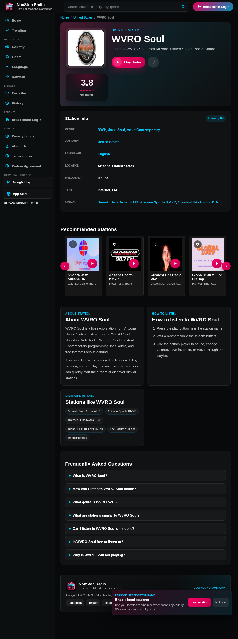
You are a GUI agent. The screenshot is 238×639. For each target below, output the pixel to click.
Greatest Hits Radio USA (198, 202)
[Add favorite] (153, 62)
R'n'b (102, 130)
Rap (213, 283)
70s (167, 283)
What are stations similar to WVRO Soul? (106, 515)
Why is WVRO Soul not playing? (99, 555)
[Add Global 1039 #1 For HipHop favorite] (198, 244)
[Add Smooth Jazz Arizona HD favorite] (73, 244)
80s (161, 283)
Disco (154, 283)
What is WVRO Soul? (90, 476)
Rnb (206, 283)
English (104, 154)
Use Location (199, 602)
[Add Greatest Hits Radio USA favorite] (156, 244)
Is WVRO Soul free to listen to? (98, 542)
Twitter (93, 602)
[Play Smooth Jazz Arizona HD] (92, 263)
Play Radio (132, 62)
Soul (121, 130)
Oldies (175, 283)
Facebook (75, 602)
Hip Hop (197, 283)
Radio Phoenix (77, 438)
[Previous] (64, 265)
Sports (128, 283)
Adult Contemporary (143, 130)
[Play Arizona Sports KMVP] (134, 263)
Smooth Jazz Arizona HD (118, 202)
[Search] (183, 6)
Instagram (111, 602)
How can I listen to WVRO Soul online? (104, 489)
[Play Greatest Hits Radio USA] (175, 263)
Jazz (112, 130)
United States (83, 17)
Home (64, 17)
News (112, 283)
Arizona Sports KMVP (158, 202)
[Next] (226, 265)
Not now (220, 602)
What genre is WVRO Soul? (95, 502)
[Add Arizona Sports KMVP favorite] (115, 244)
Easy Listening (84, 283)
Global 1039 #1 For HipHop (85, 429)
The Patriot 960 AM (122, 429)
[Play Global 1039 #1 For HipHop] (216, 263)
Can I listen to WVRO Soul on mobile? (103, 528)
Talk (120, 283)
